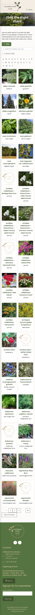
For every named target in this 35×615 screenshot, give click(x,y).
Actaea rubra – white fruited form (26, 352)
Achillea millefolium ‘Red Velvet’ (9, 292)
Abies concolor (9, 86)
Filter (7, 44)
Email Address (8, 590)
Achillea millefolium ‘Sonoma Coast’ (26, 292)
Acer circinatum (9, 136)
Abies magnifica (9, 111)
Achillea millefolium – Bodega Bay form (9, 190)
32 (28, 510)
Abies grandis (26, 86)
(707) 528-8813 (11, 562)
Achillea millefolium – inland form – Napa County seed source (9, 228)
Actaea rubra (9, 350)
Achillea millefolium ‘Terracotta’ (9, 322)
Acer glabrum (26, 136)
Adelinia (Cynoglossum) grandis (9, 382)
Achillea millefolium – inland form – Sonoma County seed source (26, 228)
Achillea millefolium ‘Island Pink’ (26, 260)
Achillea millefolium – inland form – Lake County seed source (25, 193)
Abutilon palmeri (26, 111)
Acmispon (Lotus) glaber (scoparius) (26, 322)
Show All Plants (9, 515)
